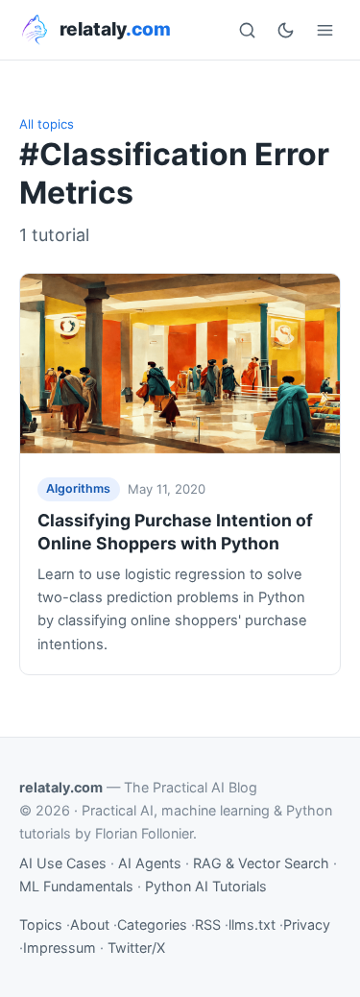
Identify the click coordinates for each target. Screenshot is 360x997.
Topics (40, 924)
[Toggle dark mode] (286, 29)
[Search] (246, 29)
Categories (152, 924)
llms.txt (252, 924)
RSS (208, 924)
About (89, 924)
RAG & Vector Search (261, 863)
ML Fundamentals (76, 886)
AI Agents (149, 863)
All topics (46, 124)
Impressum (59, 947)
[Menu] (324, 29)
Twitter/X (136, 947)
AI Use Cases (63, 863)
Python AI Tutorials (206, 886)
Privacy (306, 924)
